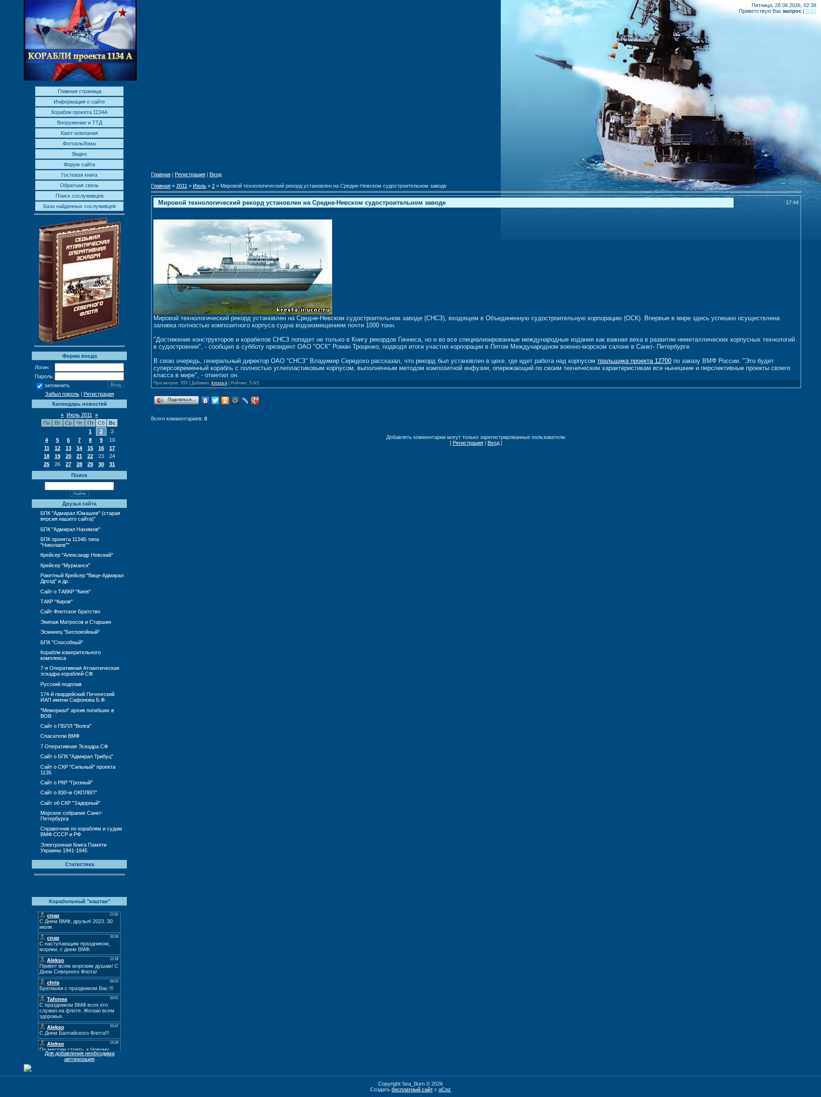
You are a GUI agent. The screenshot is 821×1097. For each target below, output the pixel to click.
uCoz (445, 1089)
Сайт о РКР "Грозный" (66, 782)
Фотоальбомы (79, 143)
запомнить (57, 386)
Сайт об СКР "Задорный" (70, 803)
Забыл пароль (62, 394)
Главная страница (79, 91)
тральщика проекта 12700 (634, 360)
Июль (199, 186)
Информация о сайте (79, 102)
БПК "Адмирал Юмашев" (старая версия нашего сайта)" (80, 516)
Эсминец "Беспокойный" (70, 632)
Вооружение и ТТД (79, 122)
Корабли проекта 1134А (79, 112)
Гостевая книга (79, 175)
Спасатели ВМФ (59, 736)
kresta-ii (219, 383)
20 (68, 456)
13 (68, 448)
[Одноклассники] (225, 400)
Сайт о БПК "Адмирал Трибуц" (76, 756)
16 (101, 448)
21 (79, 456)
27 (68, 464)
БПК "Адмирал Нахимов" (70, 529)
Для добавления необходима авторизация (80, 1056)
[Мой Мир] (235, 400)
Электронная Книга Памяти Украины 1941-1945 (73, 847)
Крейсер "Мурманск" (65, 565)
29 (90, 464)
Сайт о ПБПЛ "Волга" (65, 726)
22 (90, 456)
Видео (79, 154)
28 (79, 464)
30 (101, 464)
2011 (181, 186)
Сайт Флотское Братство (70, 611)
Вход (215, 174)
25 (46, 464)
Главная (161, 174)
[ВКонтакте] (205, 400)
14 (79, 448)
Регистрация (99, 394)
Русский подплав (61, 684)
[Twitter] (215, 400)
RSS (811, 11)
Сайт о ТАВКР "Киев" (65, 591)
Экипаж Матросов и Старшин (75, 622)
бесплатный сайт (412, 1089)
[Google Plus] (255, 400)
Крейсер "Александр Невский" (76, 555)
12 (57, 448)
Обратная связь (79, 185)
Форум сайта (79, 164)
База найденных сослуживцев (79, 206)
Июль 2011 (79, 415)
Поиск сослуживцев (80, 196)
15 (90, 448)
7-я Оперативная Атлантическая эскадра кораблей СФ (79, 671)
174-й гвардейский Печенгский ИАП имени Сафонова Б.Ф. (77, 697)
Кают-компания (79, 133)
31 (112, 464)
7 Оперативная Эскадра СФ (74, 746)
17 (112, 448)
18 (46, 456)
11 (46, 448)
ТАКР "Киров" (56, 601)
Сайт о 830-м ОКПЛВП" (68, 792)
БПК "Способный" (61, 642)
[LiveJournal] (245, 400)
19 (57, 456)
